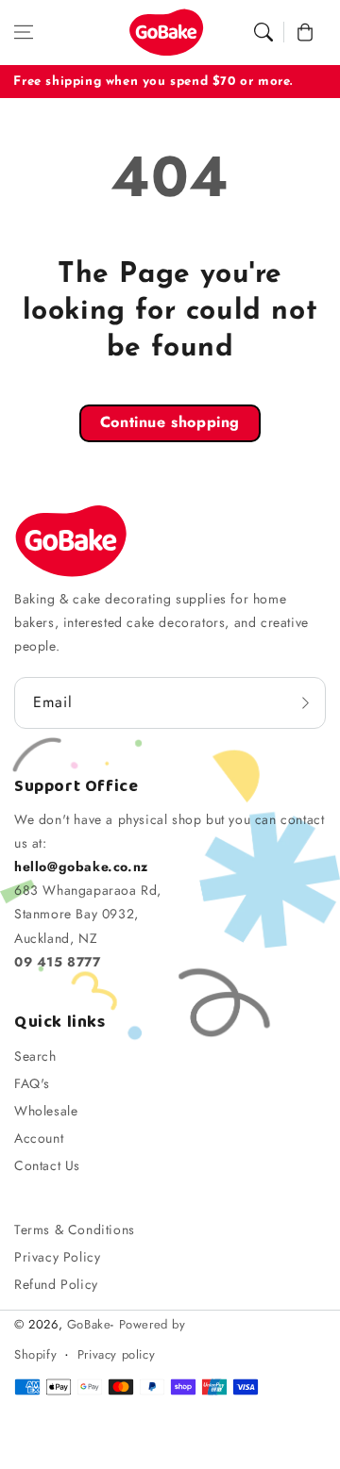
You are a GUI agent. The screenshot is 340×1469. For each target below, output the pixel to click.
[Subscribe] (305, 702)
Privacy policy (116, 1354)
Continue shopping (170, 422)
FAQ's (32, 1083)
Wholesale (45, 1110)
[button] (23, 32)
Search (35, 1056)
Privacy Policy (57, 1256)
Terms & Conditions (74, 1229)
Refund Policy (56, 1284)
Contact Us (47, 1165)
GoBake (89, 1324)
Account (38, 1138)
